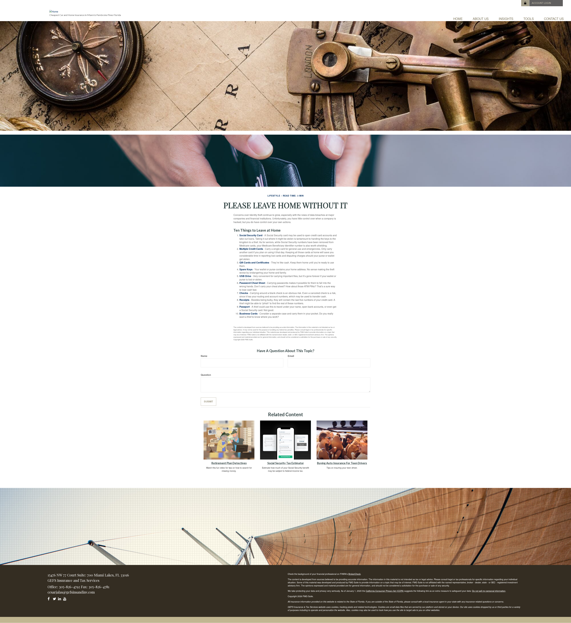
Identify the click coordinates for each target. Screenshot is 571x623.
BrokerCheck (354, 573)
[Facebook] (50, 598)
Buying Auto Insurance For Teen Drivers (342, 463)
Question (206, 375)
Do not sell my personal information (488, 590)
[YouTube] (65, 598)
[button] (481, 18)
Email (291, 356)
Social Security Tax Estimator (285, 463)
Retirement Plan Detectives (229, 463)
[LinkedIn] (60, 598)
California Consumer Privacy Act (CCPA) (385, 590)
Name (204, 356)
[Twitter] (55, 598)
